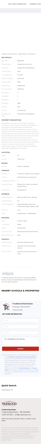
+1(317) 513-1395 (17, 310)
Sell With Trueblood (17, 4)
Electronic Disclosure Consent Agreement (22, 356)
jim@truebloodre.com (23, 415)
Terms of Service (24, 368)
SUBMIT (20, 349)
